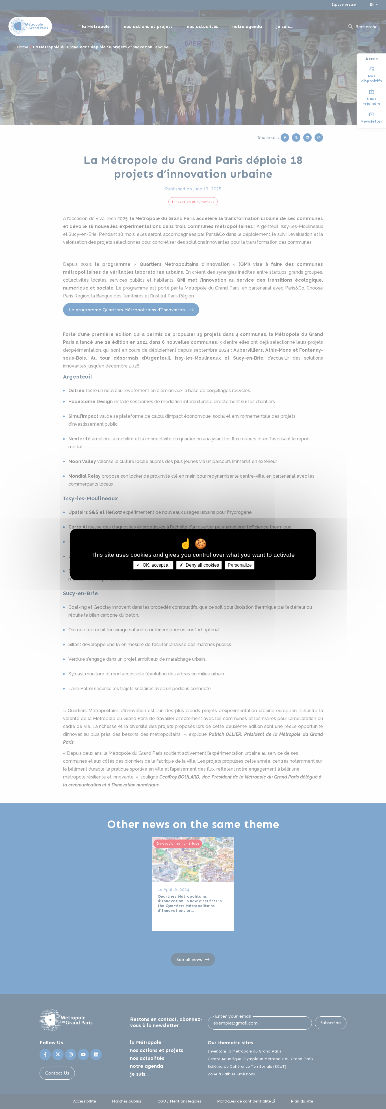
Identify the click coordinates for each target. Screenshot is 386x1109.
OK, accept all (156, 565)
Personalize (240, 565)
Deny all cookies (202, 565)
